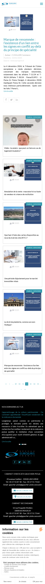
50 (19, 384)
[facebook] (15, 462)
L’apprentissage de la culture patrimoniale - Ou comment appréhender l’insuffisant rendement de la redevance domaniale (22, 414)
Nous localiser (24, 497)
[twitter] (19, 462)
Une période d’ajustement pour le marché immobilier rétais (21, 279)
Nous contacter (24, 491)
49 (16, 384)
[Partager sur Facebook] (6, 99)
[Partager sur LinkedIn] (16, 99)
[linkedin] (24, 462)
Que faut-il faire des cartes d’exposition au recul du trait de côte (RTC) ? (21, 236)
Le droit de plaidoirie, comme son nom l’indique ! (19, 323)
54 (34, 384)
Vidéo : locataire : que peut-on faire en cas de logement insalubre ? (22, 149)
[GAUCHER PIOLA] (13, 3)
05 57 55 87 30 (15, 482)
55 (38, 384)
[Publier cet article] (11, 99)
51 (23, 384)
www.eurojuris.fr (17, 60)
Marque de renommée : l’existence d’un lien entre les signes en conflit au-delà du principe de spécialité (22, 368)
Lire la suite (8, 91)
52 (27, 384)
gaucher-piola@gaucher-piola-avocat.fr (25, 484)
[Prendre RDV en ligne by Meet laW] (29, 462)
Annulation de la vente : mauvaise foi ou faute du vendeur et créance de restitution (22, 192)
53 (30, 384)
